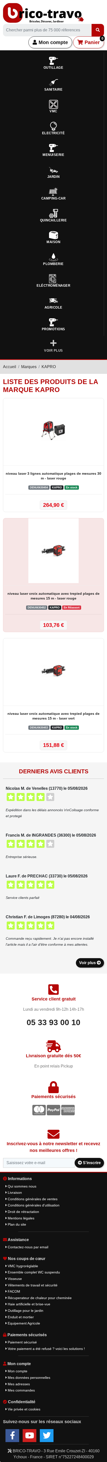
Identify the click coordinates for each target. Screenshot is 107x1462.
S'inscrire (91, 1163)
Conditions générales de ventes (32, 1199)
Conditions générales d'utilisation (33, 1205)
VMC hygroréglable (22, 1266)
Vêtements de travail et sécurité (32, 1285)
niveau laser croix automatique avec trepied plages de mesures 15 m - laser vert (53, 716)
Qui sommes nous (21, 1186)
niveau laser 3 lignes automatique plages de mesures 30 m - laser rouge (53, 475)
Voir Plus (53, 350)
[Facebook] (12, 1435)
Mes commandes (21, 1390)
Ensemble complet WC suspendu (33, 1272)
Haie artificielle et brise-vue (28, 1304)
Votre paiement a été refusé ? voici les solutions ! (46, 1349)
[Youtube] (29, 1435)
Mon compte (52, 42)
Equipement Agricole (23, 1323)
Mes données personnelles (28, 1378)
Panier (93, 41)
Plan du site (16, 1224)
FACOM (13, 1291)
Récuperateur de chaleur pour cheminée (39, 1298)
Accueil (9, 367)
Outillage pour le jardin (25, 1311)
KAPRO (49, 367)
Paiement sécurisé (22, 1342)
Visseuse (14, 1279)
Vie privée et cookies (23, 1409)
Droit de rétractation (23, 1212)
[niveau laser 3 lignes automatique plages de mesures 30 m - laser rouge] (53, 430)
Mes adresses (18, 1384)
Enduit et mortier (20, 1317)
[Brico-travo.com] (43, 12)
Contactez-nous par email (27, 1247)
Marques (29, 367)
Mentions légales (20, 1218)
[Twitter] (47, 1435)
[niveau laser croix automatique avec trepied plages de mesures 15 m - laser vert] (53, 670)
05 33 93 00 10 (53, 1022)
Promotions (53, 329)
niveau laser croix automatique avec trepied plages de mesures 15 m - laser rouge (53, 596)
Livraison (14, 1193)
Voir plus (88, 963)
